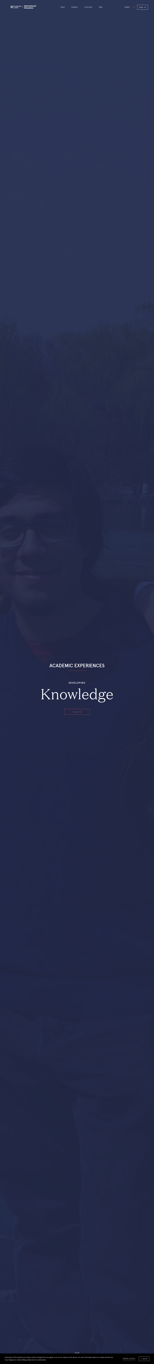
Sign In (142, 7)
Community (88, 7)
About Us (77, 711)
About (63, 7)
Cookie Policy (129, 1358)
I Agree (144, 1359)
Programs (74, 7)
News (101, 7)
